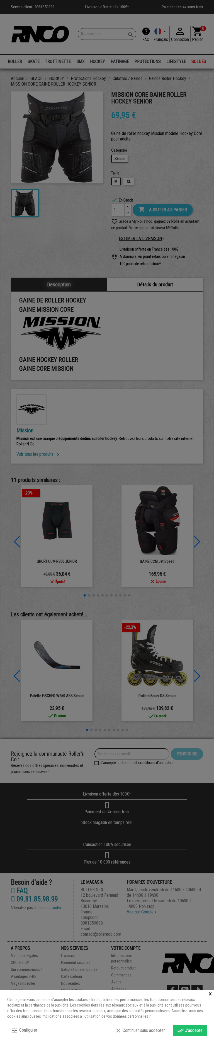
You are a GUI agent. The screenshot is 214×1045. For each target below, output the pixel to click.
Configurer (24, 1030)
